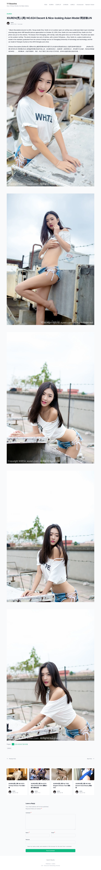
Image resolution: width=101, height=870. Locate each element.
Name (28, 832)
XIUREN (51, 4)
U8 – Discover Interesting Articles (50, 865)
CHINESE (65, 4)
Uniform (9, 748)
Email (53, 832)
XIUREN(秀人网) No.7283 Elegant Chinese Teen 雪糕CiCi (61, 785)
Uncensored (80, 4)
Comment (28, 812)
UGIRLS (72, 4)
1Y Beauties (12, 4)
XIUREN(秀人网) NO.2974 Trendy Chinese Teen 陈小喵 (17, 785)
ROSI (45, 4)
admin (12, 22)
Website (28, 839)
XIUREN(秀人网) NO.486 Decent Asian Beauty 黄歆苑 (83, 785)
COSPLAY (58, 4)
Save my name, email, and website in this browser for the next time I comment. (49, 846)
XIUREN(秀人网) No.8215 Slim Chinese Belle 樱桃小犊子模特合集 (39, 785)
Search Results (50, 860)
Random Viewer (89, 4)
